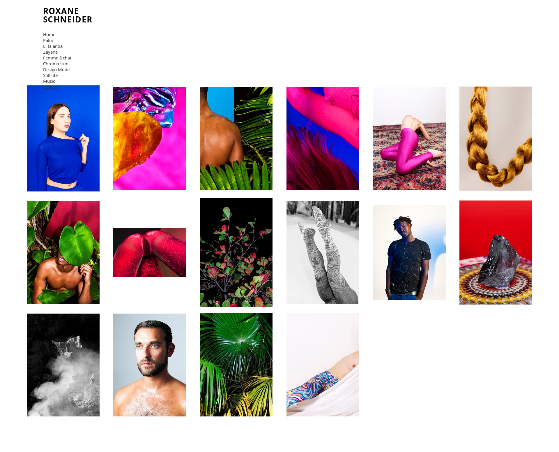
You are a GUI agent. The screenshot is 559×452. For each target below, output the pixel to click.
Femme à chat (57, 58)
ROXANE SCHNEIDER (69, 15)
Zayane (50, 52)
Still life (50, 75)
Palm (48, 40)
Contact (50, 87)
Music (49, 81)
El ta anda (53, 46)
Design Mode (56, 69)
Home (49, 34)
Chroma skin (55, 63)
